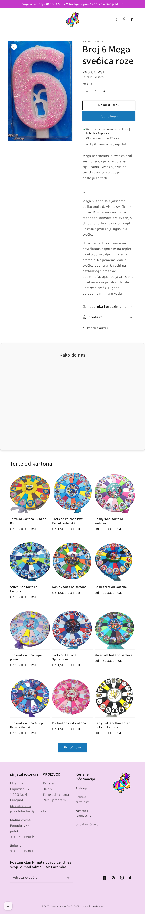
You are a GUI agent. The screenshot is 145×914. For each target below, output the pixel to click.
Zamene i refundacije (83, 813)
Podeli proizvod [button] (97, 328)
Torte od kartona (56, 794)
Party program (54, 800)
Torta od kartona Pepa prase (26, 657)
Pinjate (48, 783)
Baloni (48, 788)
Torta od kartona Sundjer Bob (28, 521)
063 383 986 (20, 805)
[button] (12, 19)
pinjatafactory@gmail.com (31, 811)
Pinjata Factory (58, 906)
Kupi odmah (109, 116)
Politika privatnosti (83, 799)
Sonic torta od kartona (111, 587)
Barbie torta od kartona (69, 723)
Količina (87, 84)
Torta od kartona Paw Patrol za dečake (67, 521)
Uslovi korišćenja (87, 824)
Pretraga (81, 788)
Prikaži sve (72, 747)
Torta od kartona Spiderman (64, 657)
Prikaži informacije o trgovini (106, 144)
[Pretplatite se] (68, 877)
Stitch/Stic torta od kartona (24, 589)
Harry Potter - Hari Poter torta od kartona (112, 725)
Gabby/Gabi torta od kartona (109, 521)
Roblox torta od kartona (69, 587)
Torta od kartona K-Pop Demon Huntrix (26, 725)
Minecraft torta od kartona (114, 655)
